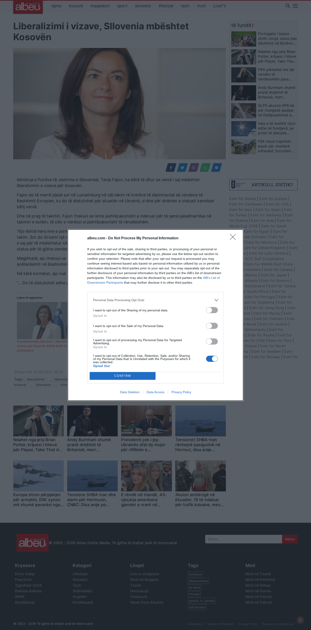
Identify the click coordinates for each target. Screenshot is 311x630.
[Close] (234, 238)
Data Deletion (130, 392)
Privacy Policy (181, 392)
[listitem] (155, 300)
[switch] (212, 310)
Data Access (155, 392)
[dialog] (155, 315)
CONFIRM (122, 376)
